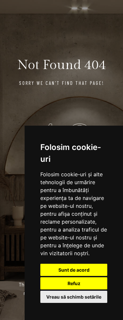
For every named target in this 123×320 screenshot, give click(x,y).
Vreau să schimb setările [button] (73, 297)
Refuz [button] (74, 283)
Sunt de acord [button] (74, 270)
